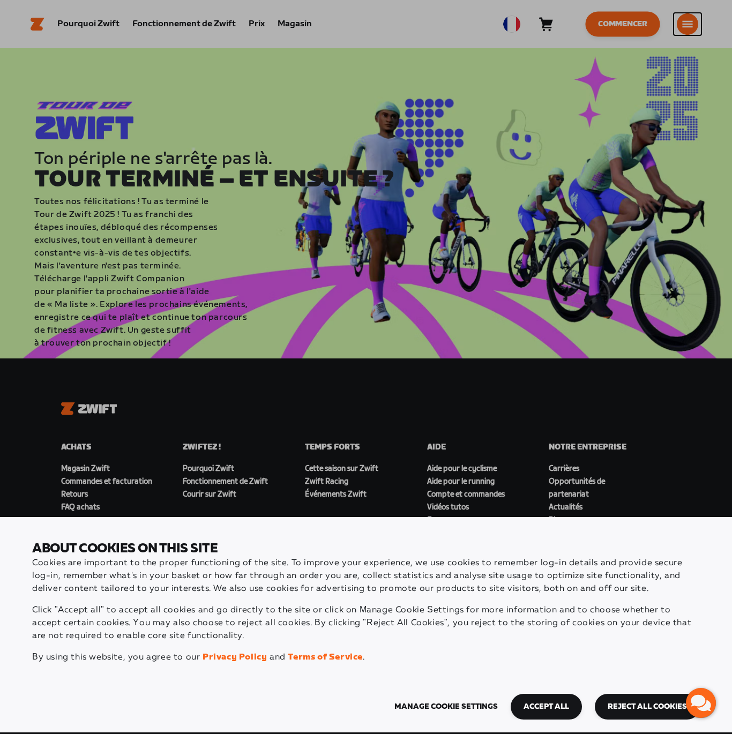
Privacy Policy (235, 657)
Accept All (546, 706)
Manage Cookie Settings (446, 706)
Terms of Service (325, 657)
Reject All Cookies (647, 706)
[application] (701, 703)
